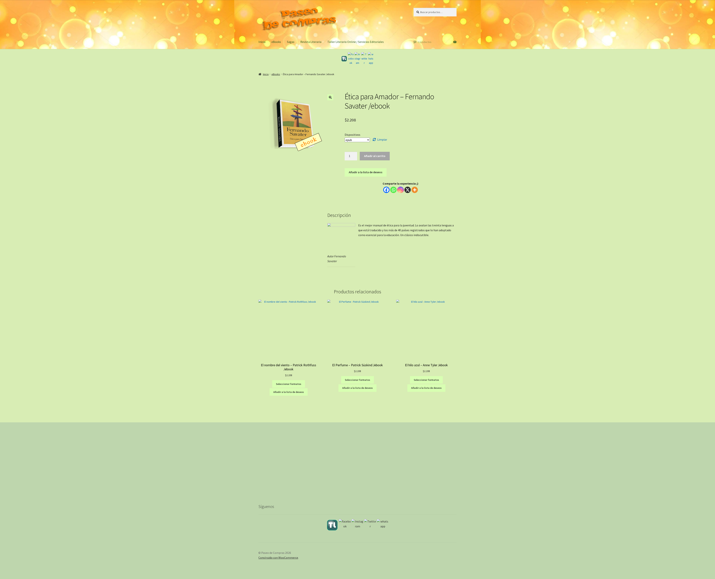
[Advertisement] (357, 466)
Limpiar (382, 139)
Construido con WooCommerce (278, 557)
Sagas (290, 42)
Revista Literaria (310, 42)
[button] (330, 97)
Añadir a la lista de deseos (365, 172)
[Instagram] (357, 58)
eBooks (276, 42)
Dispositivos (352, 134)
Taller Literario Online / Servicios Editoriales (355, 42)
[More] (414, 190)
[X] (407, 190)
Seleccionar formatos (288, 384)
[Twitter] (364, 58)
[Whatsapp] (393, 190)
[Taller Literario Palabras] (344, 59)
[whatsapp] (371, 58)
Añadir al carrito (374, 156)
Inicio (262, 42)
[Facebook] (350, 58)
